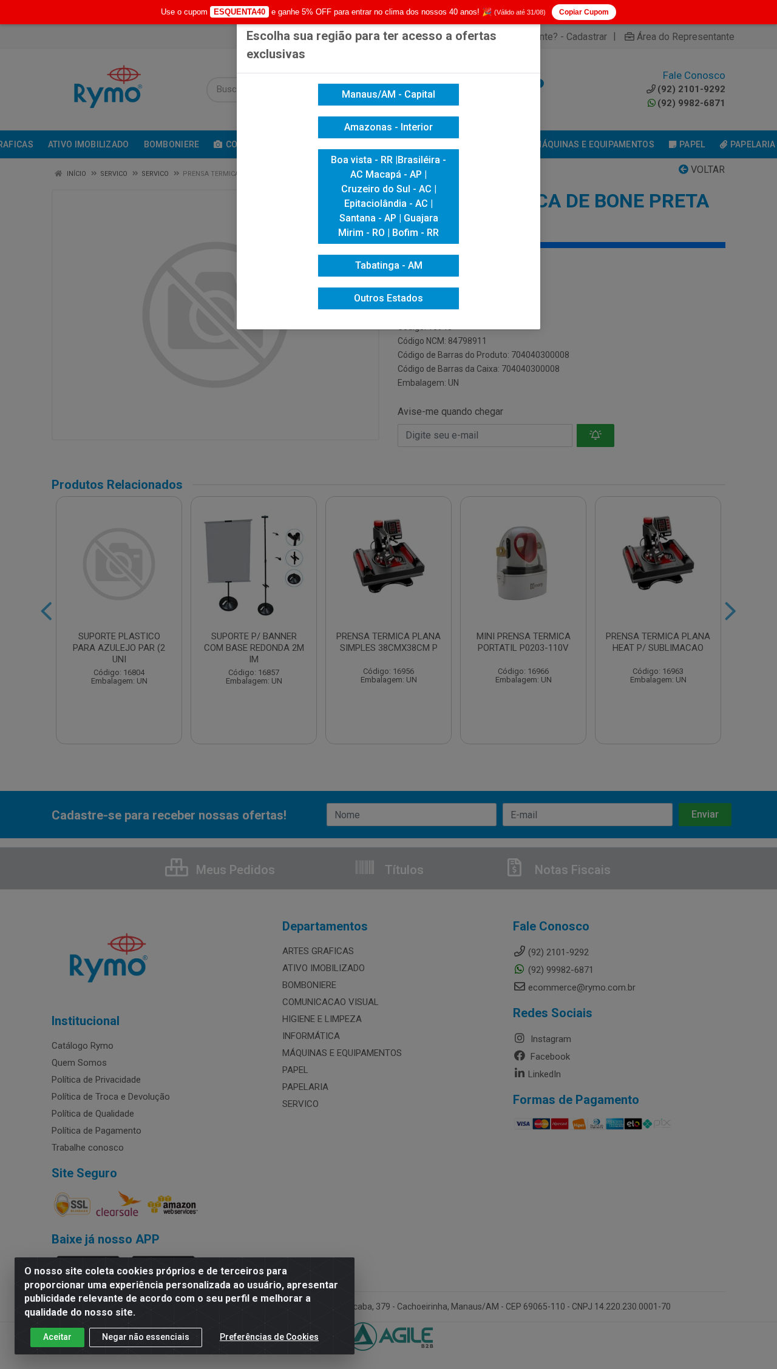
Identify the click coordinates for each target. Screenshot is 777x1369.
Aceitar (57, 1337)
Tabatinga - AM (388, 265)
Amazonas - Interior (388, 127)
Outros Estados (388, 298)
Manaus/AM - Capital (388, 94)
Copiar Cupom (584, 12)
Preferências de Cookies (269, 1337)
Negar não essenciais (145, 1337)
